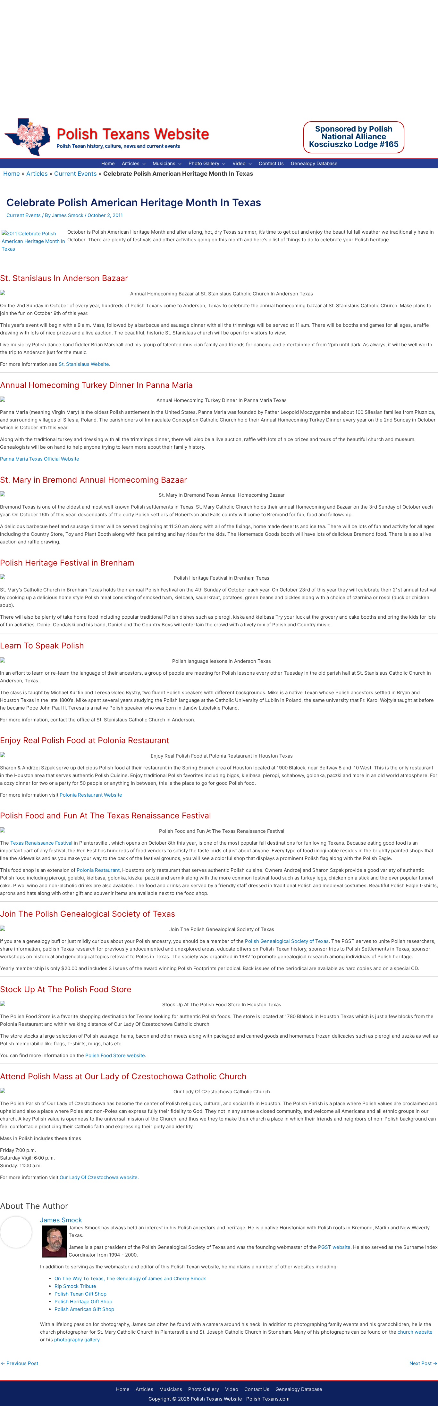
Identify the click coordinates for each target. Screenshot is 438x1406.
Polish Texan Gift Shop (80, 1294)
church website (415, 1332)
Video (231, 1389)
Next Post (423, 1363)
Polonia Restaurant (98, 870)
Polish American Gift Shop (84, 1309)
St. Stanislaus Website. (84, 364)
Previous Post (19, 1363)
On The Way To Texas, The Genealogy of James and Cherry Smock (130, 1278)
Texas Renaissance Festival (41, 843)
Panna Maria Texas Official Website (39, 459)
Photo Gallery (203, 1389)
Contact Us (256, 1389)
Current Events (75, 173)
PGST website (334, 1247)
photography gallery (76, 1340)
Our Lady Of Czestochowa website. (99, 1177)
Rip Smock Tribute (75, 1286)
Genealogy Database (298, 1389)
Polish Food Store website (115, 1055)
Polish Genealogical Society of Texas (287, 941)
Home (11, 173)
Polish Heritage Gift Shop (83, 1301)
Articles (37, 173)
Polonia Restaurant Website (91, 795)
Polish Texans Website (132, 133)
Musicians (170, 1389)
